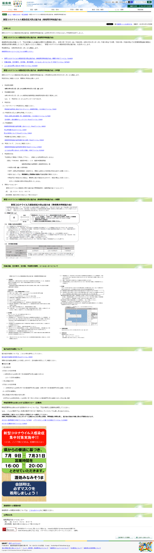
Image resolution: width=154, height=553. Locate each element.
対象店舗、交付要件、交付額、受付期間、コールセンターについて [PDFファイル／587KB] (37, 62)
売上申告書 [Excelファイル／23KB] (15, 130)
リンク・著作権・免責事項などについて (35, 548)
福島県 (7, 4)
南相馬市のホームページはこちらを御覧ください (17, 51)
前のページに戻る (124, 537)
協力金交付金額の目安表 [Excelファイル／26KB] (17, 357)
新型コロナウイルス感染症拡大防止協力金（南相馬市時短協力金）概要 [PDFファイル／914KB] (38, 58)
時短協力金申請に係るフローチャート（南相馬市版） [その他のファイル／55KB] (30, 109)
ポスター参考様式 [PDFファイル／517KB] (17, 420)
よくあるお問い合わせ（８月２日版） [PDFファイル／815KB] (24, 150)
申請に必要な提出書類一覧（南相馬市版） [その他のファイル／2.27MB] (28, 116)
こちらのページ (34, 510)
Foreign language (39, 4)
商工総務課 (25, 14)
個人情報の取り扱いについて (11, 548)
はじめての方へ (39, 2)
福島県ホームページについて (59, 548)
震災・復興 (33, 9)
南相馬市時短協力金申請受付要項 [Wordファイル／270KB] (23, 147)
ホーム (9, 14)
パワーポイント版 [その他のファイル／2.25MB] (50, 420)
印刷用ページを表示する (124, 24)
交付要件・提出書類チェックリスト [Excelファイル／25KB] (24, 119)
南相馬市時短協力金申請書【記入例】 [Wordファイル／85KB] (24, 140)
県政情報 (140, 9)
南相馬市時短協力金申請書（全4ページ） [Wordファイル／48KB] (25, 126)
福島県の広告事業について (92, 548)
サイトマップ (39, 6)
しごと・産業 (119, 9)
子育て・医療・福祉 (76, 9)
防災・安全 (55, 9)
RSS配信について (76, 548)
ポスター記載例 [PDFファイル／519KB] (14, 423)
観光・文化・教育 (97, 9)
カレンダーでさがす (146, 6)
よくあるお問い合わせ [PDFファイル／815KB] (21, 66)
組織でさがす (134, 6)
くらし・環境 (12, 9)
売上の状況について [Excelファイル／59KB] (18, 133)
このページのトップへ (143, 537)
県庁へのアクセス (14, 543)
